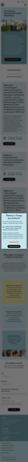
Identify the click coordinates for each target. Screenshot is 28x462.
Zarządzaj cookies (14, 242)
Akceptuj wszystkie (14, 246)
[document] (14, 231)
